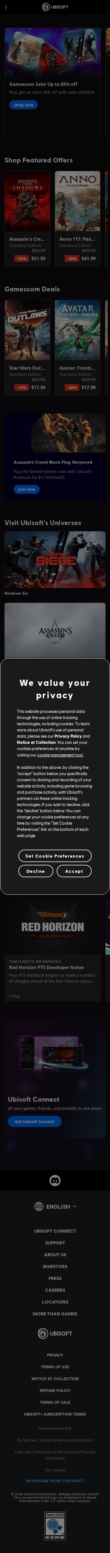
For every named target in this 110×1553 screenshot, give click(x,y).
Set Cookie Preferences (54, 855)
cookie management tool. (60, 754)
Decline (36, 871)
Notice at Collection (36, 742)
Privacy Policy (68, 735)
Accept (74, 871)
